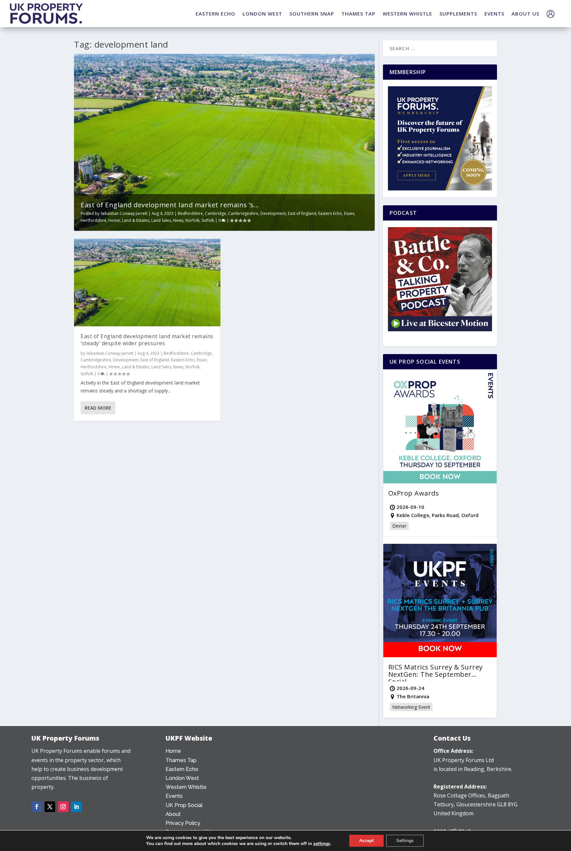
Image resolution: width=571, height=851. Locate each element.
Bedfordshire (190, 213)
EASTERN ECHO (215, 14)
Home (114, 220)
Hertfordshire (93, 220)
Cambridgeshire (243, 213)
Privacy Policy (183, 823)
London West (182, 778)
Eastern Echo (330, 213)
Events (174, 796)
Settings (405, 840)
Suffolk (208, 220)
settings (321, 844)
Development (273, 213)
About (173, 814)
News (178, 220)
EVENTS (494, 14)
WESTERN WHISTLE (407, 14)
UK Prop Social (184, 805)
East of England (302, 213)
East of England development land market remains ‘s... (170, 204)
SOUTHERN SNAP (311, 14)
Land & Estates (135, 220)
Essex (349, 213)
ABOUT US (525, 14)
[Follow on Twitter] (50, 806)
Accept (366, 840)
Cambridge (215, 213)
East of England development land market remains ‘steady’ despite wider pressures (147, 340)
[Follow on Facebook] (36, 806)
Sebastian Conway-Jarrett (123, 213)
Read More (98, 408)
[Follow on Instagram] (63, 806)
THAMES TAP (358, 14)
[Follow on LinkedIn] (76, 806)
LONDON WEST (262, 14)
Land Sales (161, 220)
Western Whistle (186, 787)
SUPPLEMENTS (458, 14)
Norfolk (192, 220)
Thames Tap (181, 760)
